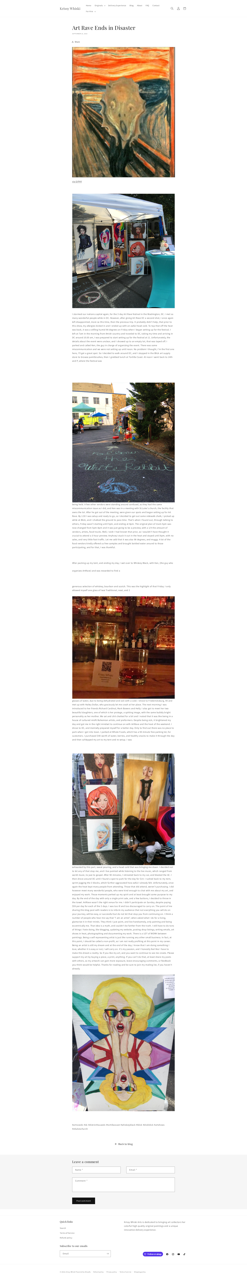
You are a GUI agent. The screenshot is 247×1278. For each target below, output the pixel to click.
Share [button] (77, 41)
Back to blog (125, 1144)
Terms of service (125, 1272)
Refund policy (66, 1238)
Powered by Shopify (83, 1272)
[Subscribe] (107, 1253)
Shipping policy (140, 1272)
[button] (100, 5)
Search (63, 1228)
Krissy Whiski (71, 1272)
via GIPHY (77, 181)
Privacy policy (112, 1272)
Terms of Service (67, 1233)
